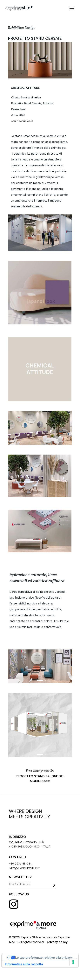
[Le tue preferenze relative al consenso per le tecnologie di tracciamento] (73, 962)
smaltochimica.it (22, 121)
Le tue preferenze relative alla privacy (44, 957)
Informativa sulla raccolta (24, 964)
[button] (71, 8)
